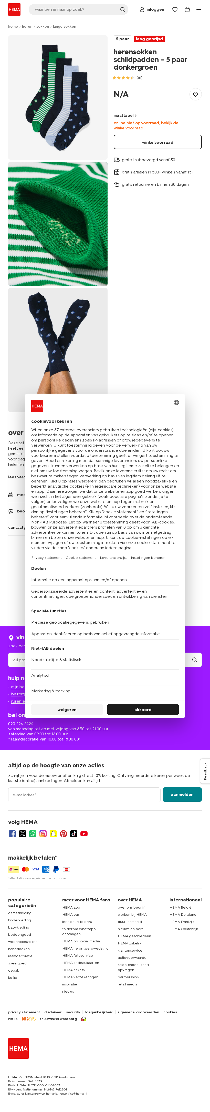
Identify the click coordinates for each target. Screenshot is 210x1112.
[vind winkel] (195, 660)
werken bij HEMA (132, 914)
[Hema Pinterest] (63, 833)
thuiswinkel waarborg (58, 1019)
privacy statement (24, 1012)
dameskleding (20, 913)
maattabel (124, 115)
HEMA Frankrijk (182, 922)
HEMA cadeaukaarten (80, 963)
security (73, 1012)
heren (27, 26)
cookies (170, 1012)
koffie (12, 977)
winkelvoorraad (157, 142)
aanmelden (182, 794)
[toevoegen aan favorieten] (196, 94)
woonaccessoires (22, 942)
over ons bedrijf (131, 907)
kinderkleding (19, 920)
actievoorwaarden (133, 957)
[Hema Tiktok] (73, 833)
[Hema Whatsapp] (32, 833)
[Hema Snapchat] (53, 833)
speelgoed (17, 963)
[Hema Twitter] (22, 833)
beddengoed (19, 934)
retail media (127, 984)
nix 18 (13, 1019)
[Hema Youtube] (84, 833)
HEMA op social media (81, 941)
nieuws (68, 991)
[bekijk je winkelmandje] (187, 9)
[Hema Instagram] (43, 833)
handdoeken (19, 949)
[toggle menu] (199, 9)
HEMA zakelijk (129, 943)
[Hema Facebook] (12, 833)
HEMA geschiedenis (134, 936)
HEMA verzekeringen (80, 977)
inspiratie (69, 984)
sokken (42, 26)
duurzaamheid (130, 922)
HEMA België (181, 907)
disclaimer (53, 1012)
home (13, 26)
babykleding (18, 927)
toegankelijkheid (99, 1012)
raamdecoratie (20, 956)
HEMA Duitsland (183, 914)
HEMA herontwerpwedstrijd (85, 948)
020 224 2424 (20, 723)
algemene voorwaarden (138, 1012)
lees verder (19, 477)
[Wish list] (175, 9)
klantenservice (130, 950)
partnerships (128, 977)
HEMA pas (70, 914)
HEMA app (71, 907)
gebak (13, 970)
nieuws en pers (130, 929)
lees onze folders (77, 922)
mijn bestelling (24, 686)
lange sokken (64, 26)
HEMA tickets (73, 970)
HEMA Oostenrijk (184, 929)
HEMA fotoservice (77, 955)
